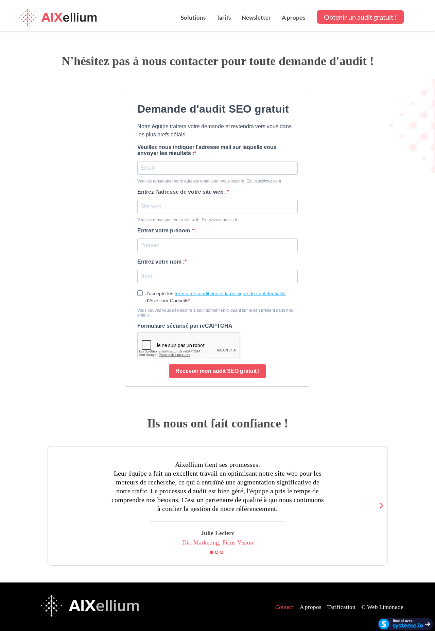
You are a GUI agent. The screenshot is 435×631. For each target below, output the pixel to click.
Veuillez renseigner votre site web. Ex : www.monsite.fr (187, 219)
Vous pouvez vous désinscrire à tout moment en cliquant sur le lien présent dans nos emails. (215, 313)
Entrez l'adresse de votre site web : (182, 192)
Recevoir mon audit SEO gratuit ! (217, 371)
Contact (284, 607)
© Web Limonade (382, 607)
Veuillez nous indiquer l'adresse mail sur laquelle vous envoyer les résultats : (207, 150)
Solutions (193, 17)
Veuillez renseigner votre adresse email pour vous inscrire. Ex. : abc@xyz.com (209, 181)
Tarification (341, 607)
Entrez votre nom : (161, 262)
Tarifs (223, 17)
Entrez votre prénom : (165, 230)
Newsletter (256, 17)
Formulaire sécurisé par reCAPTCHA (184, 326)
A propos (293, 17)
